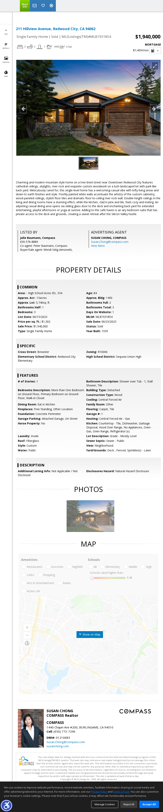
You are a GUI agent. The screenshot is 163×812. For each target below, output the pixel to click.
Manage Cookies (105, 804)
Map (6, 76)
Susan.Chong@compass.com (109, 242)
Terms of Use (121, 791)
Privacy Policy (99, 791)
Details (6, 48)
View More (98, 246)
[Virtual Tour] (52, 5)
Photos (6, 62)
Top (6, 34)
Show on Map (91, 634)
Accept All (149, 804)
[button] (6, 805)
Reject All (128, 804)
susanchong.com (58, 746)
